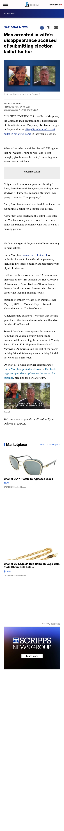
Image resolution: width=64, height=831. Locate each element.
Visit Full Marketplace (50, 444)
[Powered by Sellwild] (55, 624)
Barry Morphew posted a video (21, 369)
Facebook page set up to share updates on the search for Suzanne (30, 373)
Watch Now (55, 5)
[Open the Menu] (5, 5)
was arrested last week (35, 255)
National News (16, 27)
